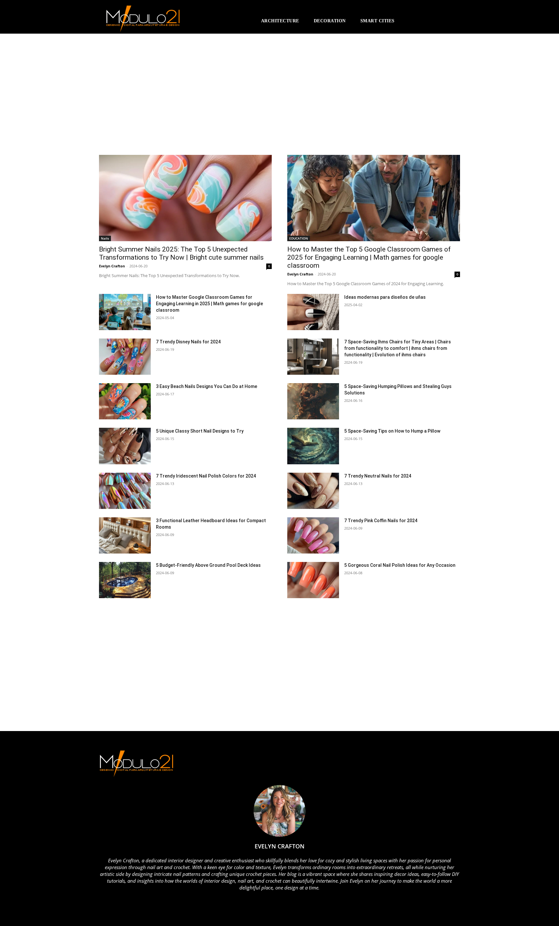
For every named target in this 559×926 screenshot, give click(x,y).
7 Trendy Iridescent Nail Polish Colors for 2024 (206, 476)
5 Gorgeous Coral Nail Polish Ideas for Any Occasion (399, 565)
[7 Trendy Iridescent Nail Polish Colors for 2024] (125, 491)
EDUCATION (298, 238)
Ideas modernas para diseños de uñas (385, 297)
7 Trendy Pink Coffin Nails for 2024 (380, 520)
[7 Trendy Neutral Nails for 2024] (313, 491)
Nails (105, 238)
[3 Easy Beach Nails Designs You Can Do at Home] (125, 401)
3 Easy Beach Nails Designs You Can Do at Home (206, 386)
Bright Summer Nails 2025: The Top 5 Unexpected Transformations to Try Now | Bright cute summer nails (181, 253)
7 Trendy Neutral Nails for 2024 (377, 476)
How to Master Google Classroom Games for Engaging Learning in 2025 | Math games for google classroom (209, 304)
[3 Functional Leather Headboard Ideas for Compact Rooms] (125, 535)
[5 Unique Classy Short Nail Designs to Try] (125, 446)
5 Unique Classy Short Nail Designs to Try (200, 431)
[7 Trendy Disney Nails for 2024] (125, 357)
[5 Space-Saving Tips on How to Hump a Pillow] (313, 446)
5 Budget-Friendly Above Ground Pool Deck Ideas (208, 565)
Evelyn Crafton (112, 266)
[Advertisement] (155, 97)
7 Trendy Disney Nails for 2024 (188, 341)
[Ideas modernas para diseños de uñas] (313, 312)
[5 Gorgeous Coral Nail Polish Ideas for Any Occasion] (313, 580)
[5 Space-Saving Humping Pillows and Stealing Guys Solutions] (313, 401)
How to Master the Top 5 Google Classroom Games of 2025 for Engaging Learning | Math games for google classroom (369, 257)
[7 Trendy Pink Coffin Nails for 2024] (313, 535)
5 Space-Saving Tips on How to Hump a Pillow (392, 431)
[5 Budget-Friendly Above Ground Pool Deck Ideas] (125, 580)
